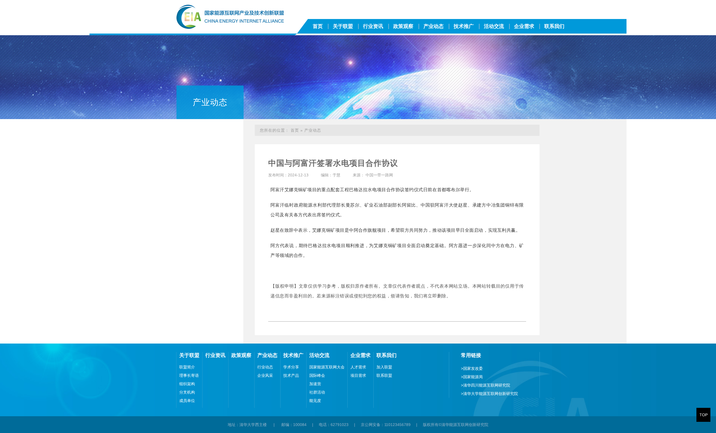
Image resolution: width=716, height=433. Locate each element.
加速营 (315, 384)
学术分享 (291, 367)
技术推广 (464, 26)
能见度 (315, 400)
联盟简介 (187, 367)
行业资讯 (373, 26)
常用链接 (471, 355)
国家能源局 (472, 377)
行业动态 (265, 367)
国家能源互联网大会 (327, 367)
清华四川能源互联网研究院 (485, 385)
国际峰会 (317, 375)
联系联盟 (384, 375)
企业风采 (265, 375)
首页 (318, 26)
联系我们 (554, 26)
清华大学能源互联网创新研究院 (489, 393)
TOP (703, 415)
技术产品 (291, 375)
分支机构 (187, 392)
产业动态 (433, 26)
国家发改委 (472, 368)
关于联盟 (343, 26)
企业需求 (524, 26)
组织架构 (187, 384)
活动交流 (494, 26)
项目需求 (358, 375)
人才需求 (358, 367)
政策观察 (403, 26)
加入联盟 (384, 367)
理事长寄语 (189, 375)
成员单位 (187, 400)
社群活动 (317, 392)
